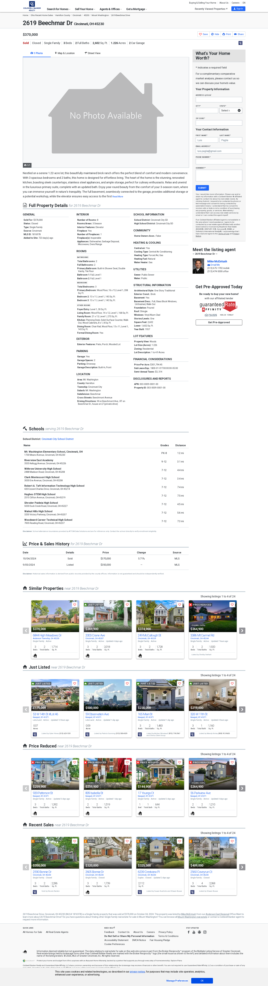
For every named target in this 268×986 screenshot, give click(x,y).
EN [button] (244, 3)
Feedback (109, 932)
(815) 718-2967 (174, 733)
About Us (223, 3)
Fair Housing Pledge (160, 940)
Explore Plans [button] (176, 961)
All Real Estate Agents (57, 932)
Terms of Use (223, 234)
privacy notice (137, 971)
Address (203, 95)
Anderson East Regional (217, 914)
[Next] (242, 631)
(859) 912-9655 (224, 733)
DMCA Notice (139, 940)
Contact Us (124, 932)
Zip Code (200, 118)
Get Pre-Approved (219, 322)
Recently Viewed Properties (210, 8)
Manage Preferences (177, 981)
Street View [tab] (93, 53)
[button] (238, 8)
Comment (201, 168)
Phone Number (203, 157)
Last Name (225, 135)
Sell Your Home (84, 9)
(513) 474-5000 (215, 271)
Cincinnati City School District (58, 439)
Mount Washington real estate (192, 917)
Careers (235, 3)
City (198, 106)
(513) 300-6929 (121, 733)
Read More (117, 196)
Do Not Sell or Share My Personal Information (129, 936)
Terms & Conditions (168, 936)
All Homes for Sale (32, 932)
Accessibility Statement (116, 940)
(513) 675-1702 (215, 268)
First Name (201, 135)
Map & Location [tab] (66, 53)
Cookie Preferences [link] (114, 944)
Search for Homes (58, 9)
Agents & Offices (110, 9)
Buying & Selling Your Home (202, 3)
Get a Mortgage (135, 9)
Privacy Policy (166, 932)
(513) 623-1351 (65, 733)
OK (202, 980)
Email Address (203, 146)
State (223, 106)
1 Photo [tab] (38, 53)
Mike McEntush (217, 261)
